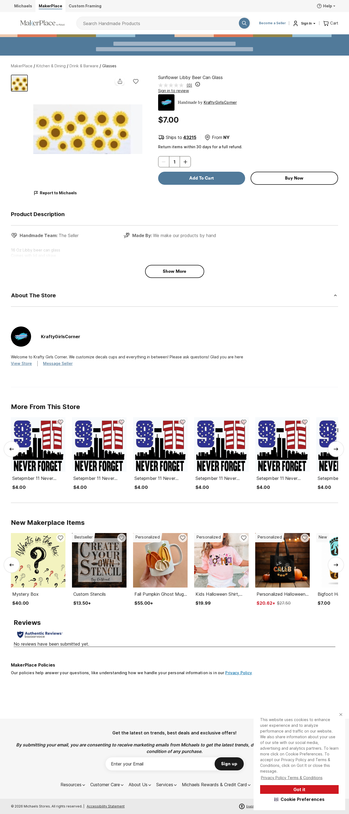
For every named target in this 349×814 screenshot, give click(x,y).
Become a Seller (272, 23)
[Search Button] (244, 23)
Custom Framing (85, 6)
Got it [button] (299, 789)
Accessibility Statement (106, 806)
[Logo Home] (42, 23)
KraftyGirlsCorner (220, 102)
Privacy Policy (238, 672)
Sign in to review (173, 90)
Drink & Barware (84, 65)
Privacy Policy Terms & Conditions (292, 777)
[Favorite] (135, 81)
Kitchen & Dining (51, 65)
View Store (21, 363)
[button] (299, 799)
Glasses (109, 65)
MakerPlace (21, 65)
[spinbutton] (174, 162)
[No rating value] (172, 85)
